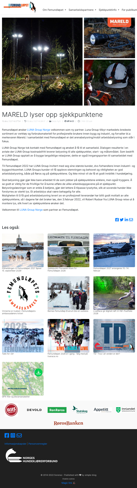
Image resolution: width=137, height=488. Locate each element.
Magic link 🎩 (69, 483)
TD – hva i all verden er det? (106, 353)
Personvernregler (37, 443)
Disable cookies (68, 479)
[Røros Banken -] (68, 423)
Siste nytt (56, 121)
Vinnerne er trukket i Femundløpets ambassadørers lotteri (19, 312)
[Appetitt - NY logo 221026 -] (102, 410)
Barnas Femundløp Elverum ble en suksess (68, 311)
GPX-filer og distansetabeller (16, 396)
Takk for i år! (8, 353)
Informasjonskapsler (15, 443)
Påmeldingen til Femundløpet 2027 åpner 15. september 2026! (21, 269)
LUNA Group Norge (38, 129)
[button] (54, 10)
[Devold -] (34, 410)
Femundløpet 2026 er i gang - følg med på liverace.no (68, 354)
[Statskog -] (80, 410)
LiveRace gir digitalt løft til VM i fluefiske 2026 (112, 312)
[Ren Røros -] (57, 410)
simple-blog (90, 475)
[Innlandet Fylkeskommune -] (125, 410)
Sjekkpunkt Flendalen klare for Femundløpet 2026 (62, 269)
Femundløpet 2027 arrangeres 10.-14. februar (111, 269)
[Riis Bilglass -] (11, 410)
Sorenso (58, 475)
